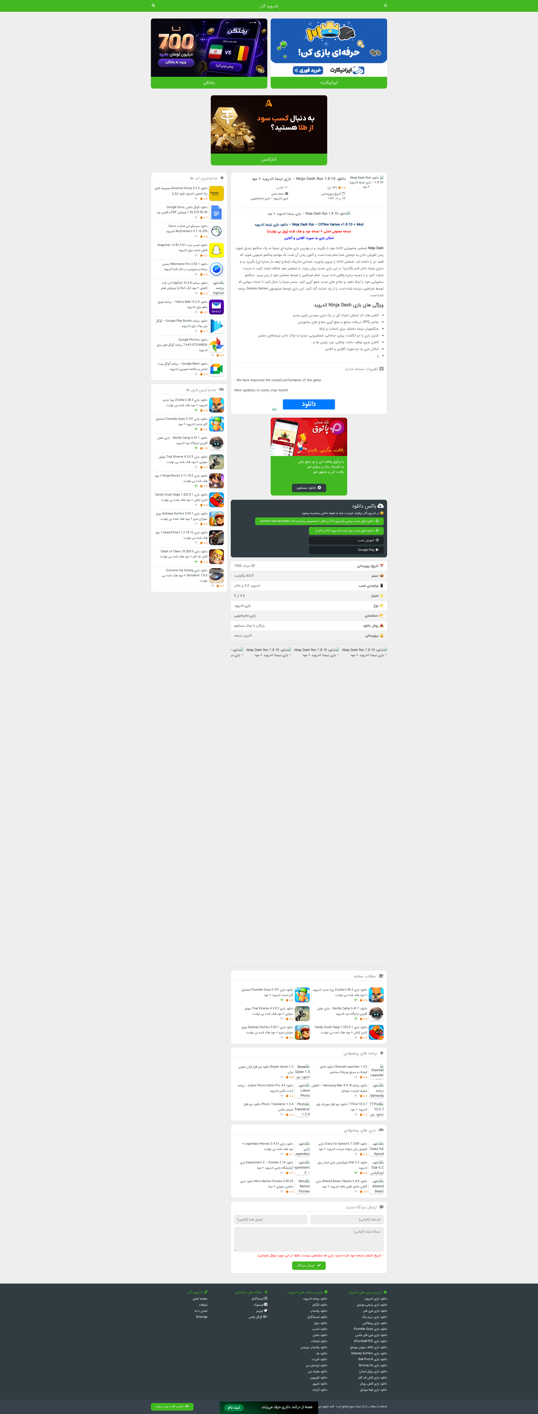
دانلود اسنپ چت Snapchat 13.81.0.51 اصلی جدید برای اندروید (182, 248)
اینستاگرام (258, 1298)
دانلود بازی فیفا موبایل (373, 1389)
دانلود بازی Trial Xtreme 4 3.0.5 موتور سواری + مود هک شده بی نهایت (268, 1011)
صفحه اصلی (200, 1298)
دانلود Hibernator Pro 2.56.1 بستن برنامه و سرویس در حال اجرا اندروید (184, 267)
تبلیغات (203, 1304)
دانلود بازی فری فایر (375, 1311)
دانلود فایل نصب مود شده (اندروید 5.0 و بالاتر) (345, 530)
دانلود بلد (321, 1353)
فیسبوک (258, 1304)
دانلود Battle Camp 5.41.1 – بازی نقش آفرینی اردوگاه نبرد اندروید (342, 1011)
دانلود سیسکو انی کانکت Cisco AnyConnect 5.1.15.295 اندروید (186, 229)
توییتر (260, 1311)
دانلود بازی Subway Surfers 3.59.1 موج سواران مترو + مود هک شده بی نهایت (267, 1030)
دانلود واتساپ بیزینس (313, 1347)
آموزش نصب (366, 540)
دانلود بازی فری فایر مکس (371, 1335)
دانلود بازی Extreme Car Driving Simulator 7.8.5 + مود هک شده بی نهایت (184, 575)
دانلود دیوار (320, 1323)
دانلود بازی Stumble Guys (370, 1329)
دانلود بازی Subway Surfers (369, 1353)
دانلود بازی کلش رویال (373, 1383)
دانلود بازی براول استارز (373, 1371)
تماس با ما (201, 1311)
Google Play (366, 550)
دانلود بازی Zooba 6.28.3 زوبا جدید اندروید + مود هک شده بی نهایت (340, 992)
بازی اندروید (280, 198)
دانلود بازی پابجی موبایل (372, 1304)
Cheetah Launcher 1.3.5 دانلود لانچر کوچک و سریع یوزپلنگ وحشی (343, 1069)
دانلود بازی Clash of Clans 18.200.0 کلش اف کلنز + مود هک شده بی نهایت (183, 554)
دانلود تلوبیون (318, 1377)
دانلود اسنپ (320, 1329)
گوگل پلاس (256, 1317)
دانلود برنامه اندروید (315, 1298)
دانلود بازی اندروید (375, 1298)
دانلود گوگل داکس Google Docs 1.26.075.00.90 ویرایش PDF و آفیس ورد (181, 210)
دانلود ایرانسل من (316, 1365)
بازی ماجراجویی (260, 198)
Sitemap (201, 1317)
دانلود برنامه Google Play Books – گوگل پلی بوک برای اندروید (181, 323)
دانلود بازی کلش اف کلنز (372, 1377)
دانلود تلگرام (320, 1304)
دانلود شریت (319, 1359)
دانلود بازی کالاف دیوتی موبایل (368, 1347)
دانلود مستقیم (306, 487)
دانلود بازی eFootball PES (370, 1341)
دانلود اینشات (319, 1341)
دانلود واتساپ (318, 1311)
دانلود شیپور (320, 1383)
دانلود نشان (320, 1335)
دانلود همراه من (317, 1371)
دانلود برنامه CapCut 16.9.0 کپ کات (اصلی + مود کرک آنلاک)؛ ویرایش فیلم (184, 286)
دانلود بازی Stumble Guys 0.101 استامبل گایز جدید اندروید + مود (267, 992)
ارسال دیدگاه (306, 1265)
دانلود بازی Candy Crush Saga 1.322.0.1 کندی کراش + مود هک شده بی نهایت (341, 1030)
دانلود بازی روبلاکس (375, 1323)
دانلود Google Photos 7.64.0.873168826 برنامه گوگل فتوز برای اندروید (182, 345)
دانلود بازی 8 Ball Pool (373, 1359)
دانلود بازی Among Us (373, 1365)
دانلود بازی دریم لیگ (374, 1317)
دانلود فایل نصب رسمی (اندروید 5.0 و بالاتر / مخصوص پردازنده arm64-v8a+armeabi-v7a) (317, 521)
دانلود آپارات (319, 1389)
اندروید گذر (269, 6)
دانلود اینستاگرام (317, 1317)
